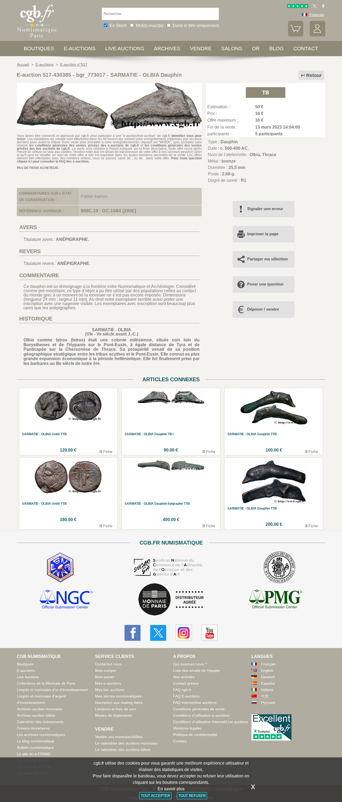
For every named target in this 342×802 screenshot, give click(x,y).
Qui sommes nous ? (190, 664)
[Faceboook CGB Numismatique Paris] (133, 633)
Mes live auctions (109, 690)
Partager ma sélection (267, 259)
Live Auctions (28, 677)
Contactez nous (108, 664)
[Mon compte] (317, 35)
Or (256, 48)
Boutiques (39, 48)
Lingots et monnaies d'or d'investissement (52, 690)
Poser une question (265, 284)
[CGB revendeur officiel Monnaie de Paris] (171, 599)
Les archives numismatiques (41, 734)
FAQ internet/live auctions (194, 702)
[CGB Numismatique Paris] (37, 38)
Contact (305, 48)
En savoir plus (171, 788)
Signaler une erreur (265, 208)
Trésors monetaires (33, 728)
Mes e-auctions (108, 683)
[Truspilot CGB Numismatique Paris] (297, 7)
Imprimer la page (262, 234)
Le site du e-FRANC (34, 754)
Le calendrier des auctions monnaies (126, 743)
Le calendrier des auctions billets (122, 749)
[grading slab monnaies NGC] (66, 600)
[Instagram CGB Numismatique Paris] (184, 633)
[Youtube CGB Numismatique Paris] (209, 633)
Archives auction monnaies (39, 709)
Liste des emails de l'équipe (196, 670)
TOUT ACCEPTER (155, 796)
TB (265, 92)
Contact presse (186, 683)
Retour (314, 75)
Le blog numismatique (35, 741)
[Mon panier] (296, 35)
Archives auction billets (36, 715)
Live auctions (124, 48)
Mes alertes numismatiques (118, 696)
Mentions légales (187, 728)
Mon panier (104, 677)
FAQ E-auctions (186, 696)
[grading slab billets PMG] (275, 599)
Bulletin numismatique (35, 747)
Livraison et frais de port (115, 709)
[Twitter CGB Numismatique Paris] (158, 633)
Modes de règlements (113, 715)
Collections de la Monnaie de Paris (46, 683)
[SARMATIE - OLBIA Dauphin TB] (109, 127)
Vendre (201, 48)
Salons (231, 48)
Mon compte (105, 670)
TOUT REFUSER (191, 796)
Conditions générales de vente (199, 709)
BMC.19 (89, 210)
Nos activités (184, 677)
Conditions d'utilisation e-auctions (201, 715)
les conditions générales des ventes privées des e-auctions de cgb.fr (84, 145)
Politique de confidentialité (195, 734)
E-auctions (80, 48)
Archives (167, 48)
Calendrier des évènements (40, 722)
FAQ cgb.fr (182, 690)
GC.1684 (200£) (119, 210)
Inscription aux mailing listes (118, 702)
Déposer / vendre (263, 309)
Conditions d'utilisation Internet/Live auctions (210, 722)
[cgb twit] (313, 7)
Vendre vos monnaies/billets (118, 737)
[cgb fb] (321, 7)
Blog (276, 48)
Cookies (180, 741)
